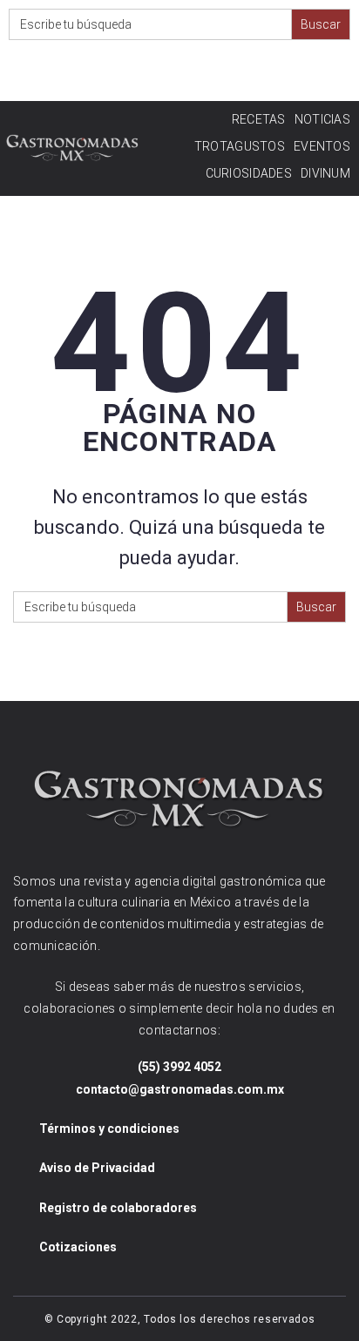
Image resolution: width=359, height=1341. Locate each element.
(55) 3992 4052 (179, 1067)
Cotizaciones (78, 1247)
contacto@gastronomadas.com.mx (180, 1089)
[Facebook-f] (101, 72)
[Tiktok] (310, 72)
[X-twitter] (206, 72)
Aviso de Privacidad (97, 1168)
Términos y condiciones (109, 1128)
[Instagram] (136, 72)
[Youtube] (171, 72)
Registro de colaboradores (118, 1208)
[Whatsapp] (276, 72)
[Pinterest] (241, 72)
